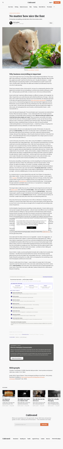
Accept (31, 227)
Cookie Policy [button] (41, 223)
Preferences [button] (36, 224)
